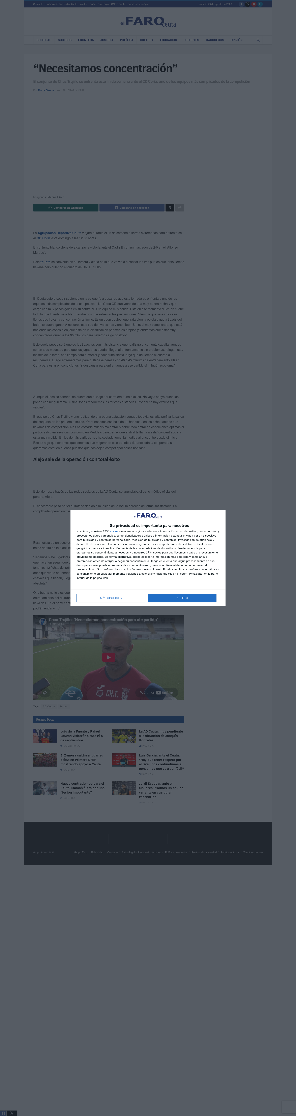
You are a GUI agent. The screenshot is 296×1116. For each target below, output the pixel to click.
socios (114, 531)
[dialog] (148, 558)
